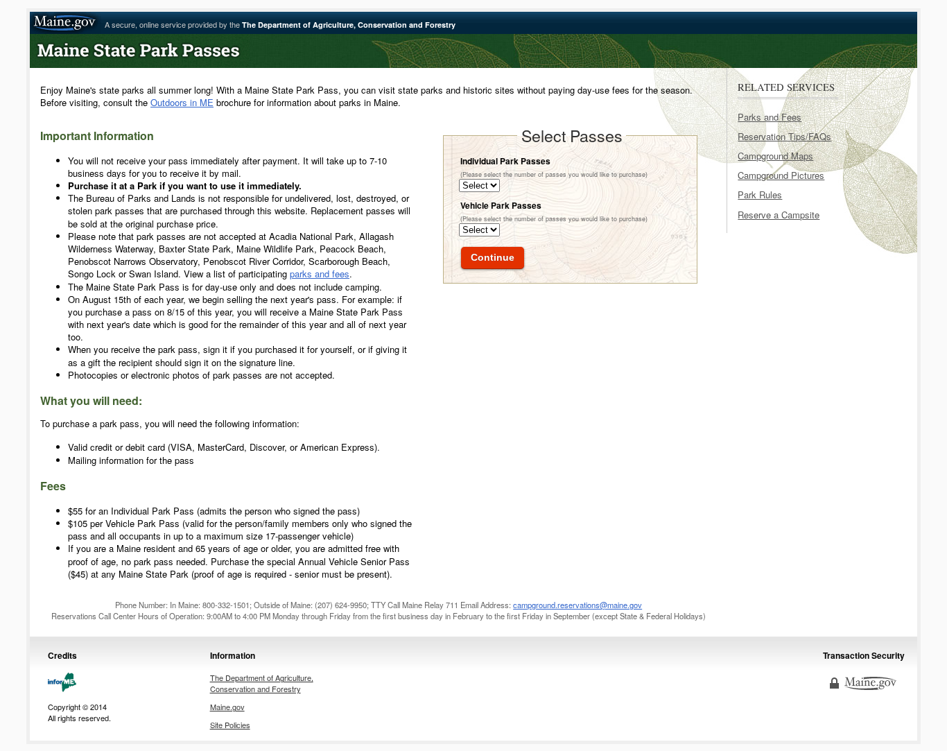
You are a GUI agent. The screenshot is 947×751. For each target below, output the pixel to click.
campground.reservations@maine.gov (577, 604)
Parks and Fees (769, 116)
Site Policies (230, 724)
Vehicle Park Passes (500, 205)
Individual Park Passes (505, 161)
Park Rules (760, 194)
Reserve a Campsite (778, 214)
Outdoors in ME (182, 102)
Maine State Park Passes (210, 51)
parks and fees (319, 273)
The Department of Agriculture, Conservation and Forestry (261, 683)
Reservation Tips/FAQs (784, 136)
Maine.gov (65, 23)
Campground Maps (775, 155)
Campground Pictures (781, 175)
